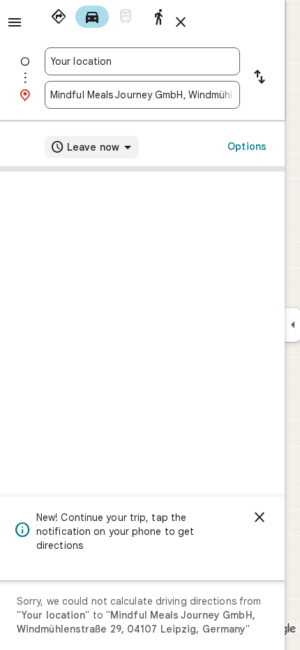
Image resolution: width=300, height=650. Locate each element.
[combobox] (142, 61)
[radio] (58, 17)
